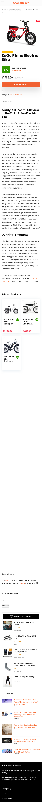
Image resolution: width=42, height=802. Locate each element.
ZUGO (3, 91)
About (4, 794)
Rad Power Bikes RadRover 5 (9, 360)
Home (4, 10)
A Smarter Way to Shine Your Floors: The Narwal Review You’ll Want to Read (26, 702)
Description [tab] (7, 101)
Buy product (21, 84)
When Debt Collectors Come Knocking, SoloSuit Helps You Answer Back (25, 714)
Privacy (4, 798)
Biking (12, 95)
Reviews (16, 706)
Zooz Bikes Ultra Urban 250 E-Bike (28, 322)
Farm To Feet (18, 671)
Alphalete (17, 681)
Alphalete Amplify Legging (24, 677)
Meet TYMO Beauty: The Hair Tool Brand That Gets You (27, 751)
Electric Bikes (15, 10)
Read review (16, 71)
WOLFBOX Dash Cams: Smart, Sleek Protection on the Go (25, 740)
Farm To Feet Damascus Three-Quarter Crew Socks (24, 664)
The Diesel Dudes (19, 658)
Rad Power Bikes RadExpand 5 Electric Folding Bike (9, 325)
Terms (10, 798)
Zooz (15, 644)
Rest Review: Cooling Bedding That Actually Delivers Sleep (25, 726)
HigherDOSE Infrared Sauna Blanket (24, 623)
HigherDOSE (17, 630)
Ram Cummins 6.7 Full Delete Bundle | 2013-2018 (25, 650)
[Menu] (2, 3)
